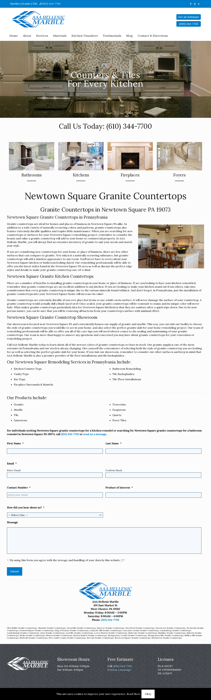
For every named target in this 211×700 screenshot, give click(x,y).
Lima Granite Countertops (52, 633)
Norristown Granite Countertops (166, 638)
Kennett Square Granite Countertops (37, 630)
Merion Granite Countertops (59, 635)
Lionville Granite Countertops (79, 633)
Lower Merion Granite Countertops (110, 633)
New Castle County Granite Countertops (67, 638)
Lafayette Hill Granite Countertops (106, 630)
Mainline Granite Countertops (172, 633)
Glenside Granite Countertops (52, 628)
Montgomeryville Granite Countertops (165, 635)
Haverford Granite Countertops (140, 628)
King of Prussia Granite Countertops (72, 630)
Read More (134, 694)
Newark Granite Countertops (100, 638)
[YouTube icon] (199, 3)
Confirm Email (114, 470)
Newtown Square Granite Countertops (133, 638)
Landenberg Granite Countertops (175, 630)
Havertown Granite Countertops (171, 628)
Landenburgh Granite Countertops (23, 633)
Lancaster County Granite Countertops (141, 630)
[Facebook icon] (190, 3)
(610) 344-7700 (51, 3)
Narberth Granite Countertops (34, 638)
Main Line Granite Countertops (142, 633)
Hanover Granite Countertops (110, 628)
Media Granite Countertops (32, 635)
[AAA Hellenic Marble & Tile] (38, 19)
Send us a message (119, 669)
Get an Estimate (188, 17)
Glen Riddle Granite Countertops (22, 628)
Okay (148, 694)
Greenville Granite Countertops (81, 628)
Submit (14, 571)
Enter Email (13, 470)
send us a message (94, 434)
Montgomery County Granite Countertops (127, 635)
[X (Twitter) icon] (195, 3)
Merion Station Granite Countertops (90, 635)
